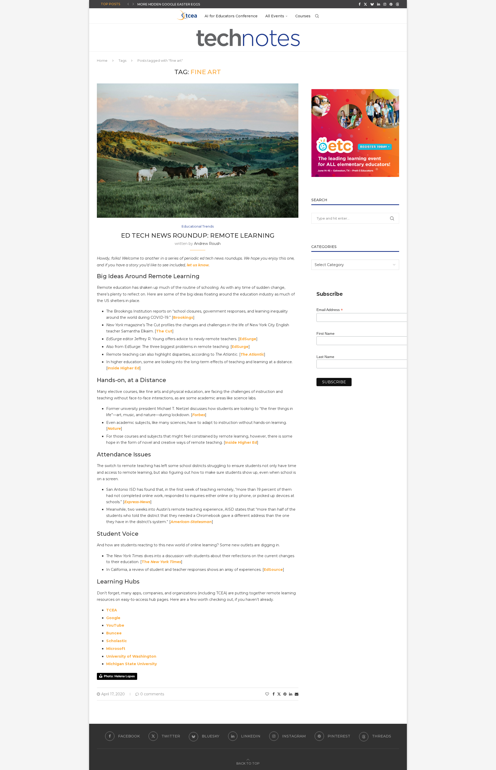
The (146, 561)
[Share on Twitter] (279, 694)
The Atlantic (252, 354)
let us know (198, 265)
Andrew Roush (207, 243)
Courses (303, 16)
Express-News (137, 502)
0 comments (152, 694)
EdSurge (247, 339)
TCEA (111, 610)
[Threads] (397, 4)
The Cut (164, 331)
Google (113, 618)
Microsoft (115, 648)
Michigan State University (131, 664)
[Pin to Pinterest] (284, 694)
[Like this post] (267, 694)
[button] (128, 4)
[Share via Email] (296, 694)
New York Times (166, 561)
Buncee (114, 633)
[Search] (317, 16)
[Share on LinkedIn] (290, 694)
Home (102, 60)
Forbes (198, 415)
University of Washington (131, 656)
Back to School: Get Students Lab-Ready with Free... (186, 6)
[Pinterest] (391, 4)
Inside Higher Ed (123, 368)
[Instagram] (384, 4)
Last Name (325, 357)
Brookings (183, 317)
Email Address (329, 309)
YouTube (115, 625)
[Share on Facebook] (274, 694)
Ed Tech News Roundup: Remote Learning (197, 235)
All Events (274, 16)
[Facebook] (359, 4)
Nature (114, 428)
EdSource (273, 569)
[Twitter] (365, 4)
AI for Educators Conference (231, 16)
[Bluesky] (372, 4)
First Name (325, 333)
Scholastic (116, 641)
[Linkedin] (378, 4)
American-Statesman (191, 521)
